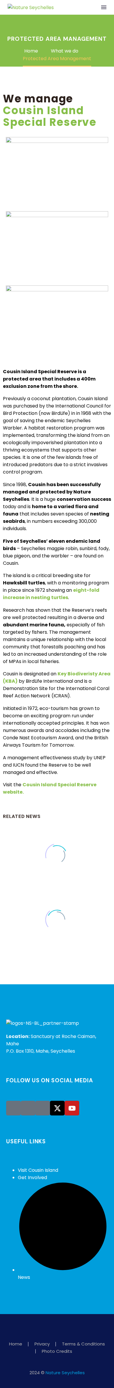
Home (15, 1344)
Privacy (42, 1344)
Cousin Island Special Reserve (49, 116)
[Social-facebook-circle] (13, 1108)
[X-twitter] (57, 1108)
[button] (91, 7)
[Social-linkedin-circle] (42, 1108)
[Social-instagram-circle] (28, 1108)
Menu (103, 7)
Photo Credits (57, 1351)
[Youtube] (72, 1108)
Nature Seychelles (65, 1373)
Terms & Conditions (83, 1344)
